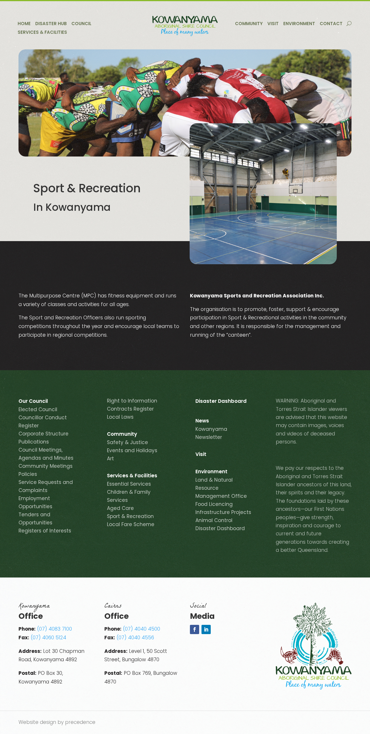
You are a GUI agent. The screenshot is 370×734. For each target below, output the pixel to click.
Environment (299, 24)
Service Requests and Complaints (45, 486)
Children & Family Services (129, 496)
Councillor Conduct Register (42, 421)
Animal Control (213, 520)
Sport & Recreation (130, 516)
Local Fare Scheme (130, 524)
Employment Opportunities (35, 502)
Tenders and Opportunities (35, 518)
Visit (273, 24)
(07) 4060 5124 (48, 637)
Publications (33, 441)
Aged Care (120, 508)
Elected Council (37, 409)
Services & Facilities (42, 32)
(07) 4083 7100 (54, 628)
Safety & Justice (127, 442)
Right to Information (132, 400)
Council (81, 24)
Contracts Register (130, 408)
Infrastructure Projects (223, 512)
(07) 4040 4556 (135, 637)
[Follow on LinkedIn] (206, 629)
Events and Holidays (132, 450)
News (202, 421)
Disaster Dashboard (221, 402)
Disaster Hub (51, 24)
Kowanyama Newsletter (211, 433)
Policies (27, 474)
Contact (331, 24)
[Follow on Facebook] (194, 629)
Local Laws (120, 416)
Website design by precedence (56, 722)
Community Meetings (45, 466)
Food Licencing (214, 504)
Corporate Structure (43, 433)
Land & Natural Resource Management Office (221, 488)
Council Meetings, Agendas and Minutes (45, 453)
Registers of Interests (44, 530)
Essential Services (129, 483)
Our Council (33, 402)
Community (249, 24)
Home (24, 24)
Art (110, 458)
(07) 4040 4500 (141, 628)
